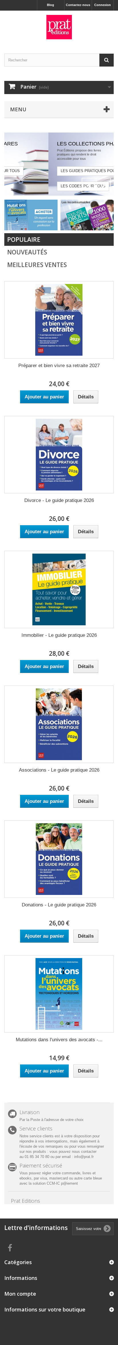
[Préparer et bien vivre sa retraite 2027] (59, 320)
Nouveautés (27, 252)
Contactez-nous (78, 5)
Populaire (23, 239)
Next (103, 185)
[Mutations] (31, 215)
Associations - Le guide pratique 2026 (59, 770)
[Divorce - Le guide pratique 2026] (59, 454)
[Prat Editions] (59, 27)
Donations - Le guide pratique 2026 (59, 905)
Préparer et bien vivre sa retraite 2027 (59, 365)
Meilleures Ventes (37, 265)
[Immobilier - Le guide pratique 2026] (59, 589)
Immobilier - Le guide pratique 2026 (59, 635)
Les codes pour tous (43, 186)
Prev (89, 185)
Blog (50, 5)
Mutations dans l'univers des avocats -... (59, 1039)
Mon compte (20, 1293)
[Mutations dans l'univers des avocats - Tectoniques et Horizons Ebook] (59, 994)
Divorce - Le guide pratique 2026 (59, 500)
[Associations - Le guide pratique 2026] (59, 724)
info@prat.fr (84, 1157)
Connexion (102, 5)
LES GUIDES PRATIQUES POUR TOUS (55, 171)
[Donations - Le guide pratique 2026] (59, 859)
